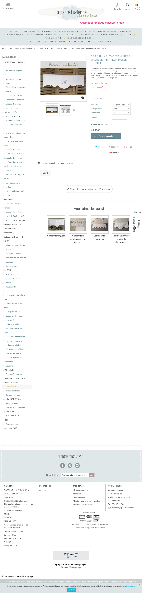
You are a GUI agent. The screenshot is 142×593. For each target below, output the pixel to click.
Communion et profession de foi (10, 110)
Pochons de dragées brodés (12, 72)
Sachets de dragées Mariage (12, 206)
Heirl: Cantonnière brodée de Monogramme (121, 238)
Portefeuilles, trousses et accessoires (14, 260)
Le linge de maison (12, 312)
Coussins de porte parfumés (11, 280)
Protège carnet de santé (15, 120)
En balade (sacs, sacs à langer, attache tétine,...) (13, 156)
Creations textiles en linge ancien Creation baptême (89, 528)
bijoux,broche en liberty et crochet (14, 247)
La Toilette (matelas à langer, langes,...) (13, 143)
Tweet (100, 147)
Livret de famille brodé (14, 216)
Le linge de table (12, 324)
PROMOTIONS (87, 35)
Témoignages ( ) (72, 554)
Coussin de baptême (13, 95)
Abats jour (9, 274)
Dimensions (95, 113)
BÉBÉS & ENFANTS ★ (68, 31)
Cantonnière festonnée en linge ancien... (78, 238)
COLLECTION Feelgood (79, 38)
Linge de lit (9, 320)
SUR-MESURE (68, 35)
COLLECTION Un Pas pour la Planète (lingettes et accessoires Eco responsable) (70, 41)
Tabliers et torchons (13, 341)
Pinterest (115, 153)
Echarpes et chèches (13, 253)
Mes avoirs (77, 494)
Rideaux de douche (13, 353)
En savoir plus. (130, 586)
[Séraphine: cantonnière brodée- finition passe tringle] (52, 109)
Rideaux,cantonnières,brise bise (14, 297)
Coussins (9, 366)
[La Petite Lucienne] (71, 12)
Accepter (72, 590)
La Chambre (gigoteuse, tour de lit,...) (14, 135)
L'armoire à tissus (12, 424)
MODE (88, 31)
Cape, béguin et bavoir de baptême (14, 89)
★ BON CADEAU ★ (109, 35)
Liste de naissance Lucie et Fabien (14, 193)
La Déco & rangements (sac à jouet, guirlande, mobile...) (13, 166)
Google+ (129, 147)
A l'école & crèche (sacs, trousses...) (14, 176)
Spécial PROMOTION (12, 399)
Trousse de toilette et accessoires (13, 359)
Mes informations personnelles (86, 501)
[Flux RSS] (72, 556)
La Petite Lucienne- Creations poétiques (96, 524)
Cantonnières (11, 386)
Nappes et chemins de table (13, 330)
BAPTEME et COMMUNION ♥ (22, 31)
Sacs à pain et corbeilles (15, 337)
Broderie (94, 105)
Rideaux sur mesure (13, 395)
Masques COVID (53, 38)
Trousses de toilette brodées (12, 127)
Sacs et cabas (11, 266)
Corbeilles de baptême (14, 100)
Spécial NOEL (8, 411)
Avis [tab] (45, 173)
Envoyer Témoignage (71, 567)
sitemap (42, 490)
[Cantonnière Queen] (56, 224)
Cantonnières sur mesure (15, 374)
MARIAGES (47, 31)
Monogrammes (11, 403)
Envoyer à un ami (47, 163)
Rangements (10, 287)
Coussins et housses (13, 316)
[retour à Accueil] (3, 48)
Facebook (114, 147)
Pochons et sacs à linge (14, 349)
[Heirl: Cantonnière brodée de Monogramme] (121, 224)
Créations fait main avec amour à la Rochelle (97, 23)
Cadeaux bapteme (13, 104)
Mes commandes (80, 490)
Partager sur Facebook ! (65, 163)
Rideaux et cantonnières (15, 407)
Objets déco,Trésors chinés (12, 305)
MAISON (101, 31)
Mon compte (79, 485)
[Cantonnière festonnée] (100, 224)
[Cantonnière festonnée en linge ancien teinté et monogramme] (78, 224)
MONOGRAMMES (119, 31)
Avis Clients (134, 224)
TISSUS (128, 35)
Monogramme (96, 109)
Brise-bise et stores (13, 391)
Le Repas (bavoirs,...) (13, 149)
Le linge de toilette (13, 345)
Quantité (94, 118)
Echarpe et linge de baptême (12, 81)
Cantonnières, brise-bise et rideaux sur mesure (30, 35)
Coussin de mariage (13, 212)
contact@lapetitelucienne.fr (123, 508)
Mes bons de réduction (83, 504)
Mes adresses (79, 497)
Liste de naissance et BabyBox (12, 185)
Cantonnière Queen (56, 235)
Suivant (74, 109)
